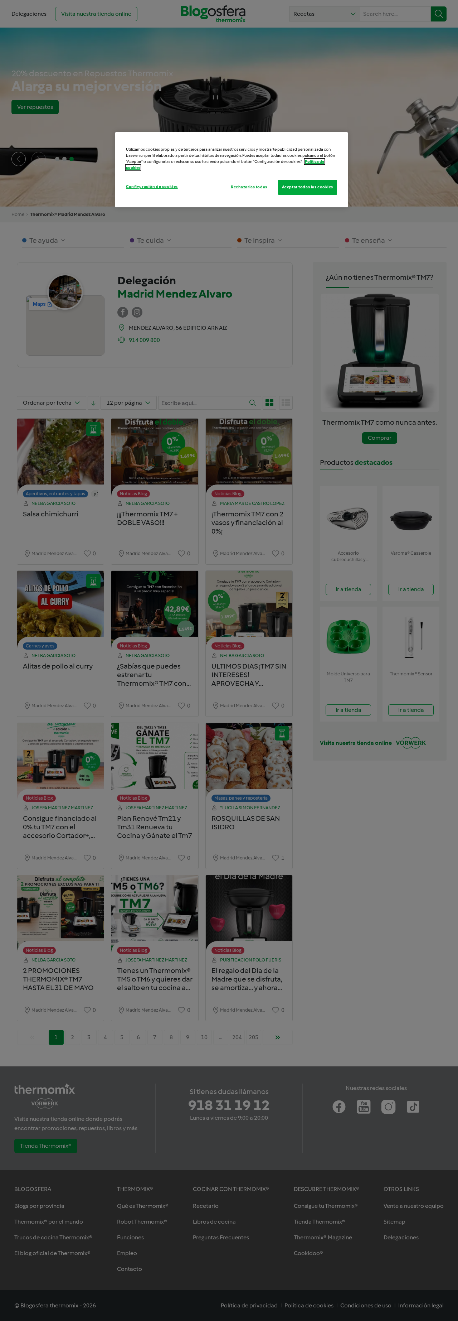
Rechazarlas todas (249, 186)
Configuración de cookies (152, 186)
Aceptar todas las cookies (307, 186)
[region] (231, 169)
